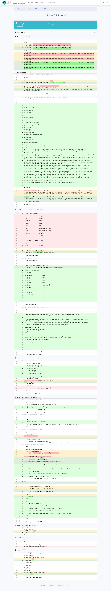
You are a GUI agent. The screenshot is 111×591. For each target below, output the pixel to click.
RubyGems (18, 9)
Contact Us (43, 585)
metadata (19, 550)
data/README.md (21, 72)
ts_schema (26, 9)
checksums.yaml (21, 37)
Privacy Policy (60, 585)
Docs (67, 585)
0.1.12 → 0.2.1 (43, 9)
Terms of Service (52, 585)
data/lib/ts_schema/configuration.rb (25, 358)
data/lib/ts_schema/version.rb (24, 525)
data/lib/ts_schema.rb (22, 537)
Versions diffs (33, 9)
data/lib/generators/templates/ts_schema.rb (27, 209)
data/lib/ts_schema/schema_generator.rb (27, 397)
